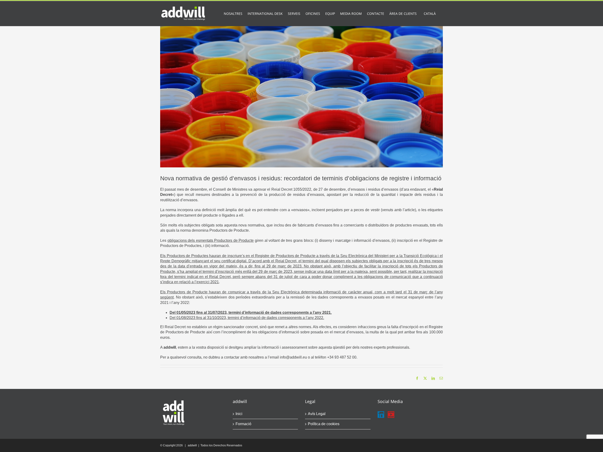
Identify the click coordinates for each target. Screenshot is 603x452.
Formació (243, 424)
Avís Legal (317, 414)
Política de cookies (323, 424)
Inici (239, 414)
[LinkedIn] (381, 414)
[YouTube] (391, 414)
